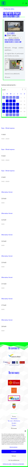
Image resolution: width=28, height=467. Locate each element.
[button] (25, 431)
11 (7, 104)
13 (14, 104)
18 (7, 108)
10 (4, 104)
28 (7, 97)
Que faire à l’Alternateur (14, 421)
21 (17, 108)
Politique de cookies (7, 464)
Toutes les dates (9, 9)
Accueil (14, 416)
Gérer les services (13, 447)
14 (17, 104)
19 (10, 108)
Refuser (14, 456)
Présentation (14, 418)
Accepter (13, 451)
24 (4, 111)
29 (11, 97)
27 (4, 97)
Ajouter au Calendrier (13, 38)
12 (10, 104)
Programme (14, 428)
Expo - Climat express (8, 128)
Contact (14, 425)
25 (7, 111)
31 (17, 97)
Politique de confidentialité (18, 464)
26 (11, 111)
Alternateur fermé (6, 192)
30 (14, 97)
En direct (14, 423)
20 (14, 108)
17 (4, 108)
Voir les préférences (13, 460)
